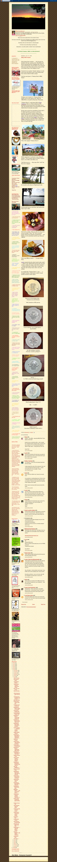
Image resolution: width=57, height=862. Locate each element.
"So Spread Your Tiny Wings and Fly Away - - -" (17, 697)
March (15, 843)
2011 (14, 666)
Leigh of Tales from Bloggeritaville (32, 559)
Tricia (26, 499)
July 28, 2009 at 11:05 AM (29, 526)
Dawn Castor (27, 552)
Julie (26, 472)
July (15, 676)
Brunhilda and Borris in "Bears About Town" (17, 720)
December (16, 670)
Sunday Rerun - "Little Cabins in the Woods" (17, 742)
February (15, 844)
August (15, 675)
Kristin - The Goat (28, 460)
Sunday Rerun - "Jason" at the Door (16, 702)
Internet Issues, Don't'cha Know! (16, 780)
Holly (26, 579)
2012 (14, 665)
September (16, 674)
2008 (14, 847)
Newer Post (23, 604)
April (15, 842)
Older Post (43, 604)
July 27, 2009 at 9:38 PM (28, 458)
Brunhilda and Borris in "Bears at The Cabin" (17, 708)
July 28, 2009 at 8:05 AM (28, 497)
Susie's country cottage (30, 510)
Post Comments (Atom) (31, 606)
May (15, 841)
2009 (14, 669)
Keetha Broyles (21, 31)
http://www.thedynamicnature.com (31, 535)
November (16, 671)
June (15, 839)
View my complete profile (20, 35)
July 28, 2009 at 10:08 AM (29, 507)
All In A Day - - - (16, 838)
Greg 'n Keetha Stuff (15, 850)
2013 (14, 664)
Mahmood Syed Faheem (30, 528)
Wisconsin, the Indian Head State (16, 824)
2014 (14, 662)
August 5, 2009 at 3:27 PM (29, 599)
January (15, 846)
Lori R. (26, 490)
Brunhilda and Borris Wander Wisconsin (17, 783)
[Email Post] (34, 432)
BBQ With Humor (17, 700)
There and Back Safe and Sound (16, 806)
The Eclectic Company (22, 5)
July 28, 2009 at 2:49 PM (28, 550)
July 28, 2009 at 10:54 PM (29, 577)
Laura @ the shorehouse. (30, 587)
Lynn (26, 539)
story (16, 185)
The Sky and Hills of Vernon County (17, 809)
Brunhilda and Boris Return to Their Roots (17, 752)
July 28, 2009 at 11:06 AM (29, 537)
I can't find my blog (29, 595)
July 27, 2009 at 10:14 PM (29, 470)
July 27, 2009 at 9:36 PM (28, 450)
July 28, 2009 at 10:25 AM (29, 515)
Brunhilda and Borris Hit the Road (16, 787)
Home (33, 604)
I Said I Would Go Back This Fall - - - (17, 694)
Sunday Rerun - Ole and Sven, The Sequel (17, 776)
